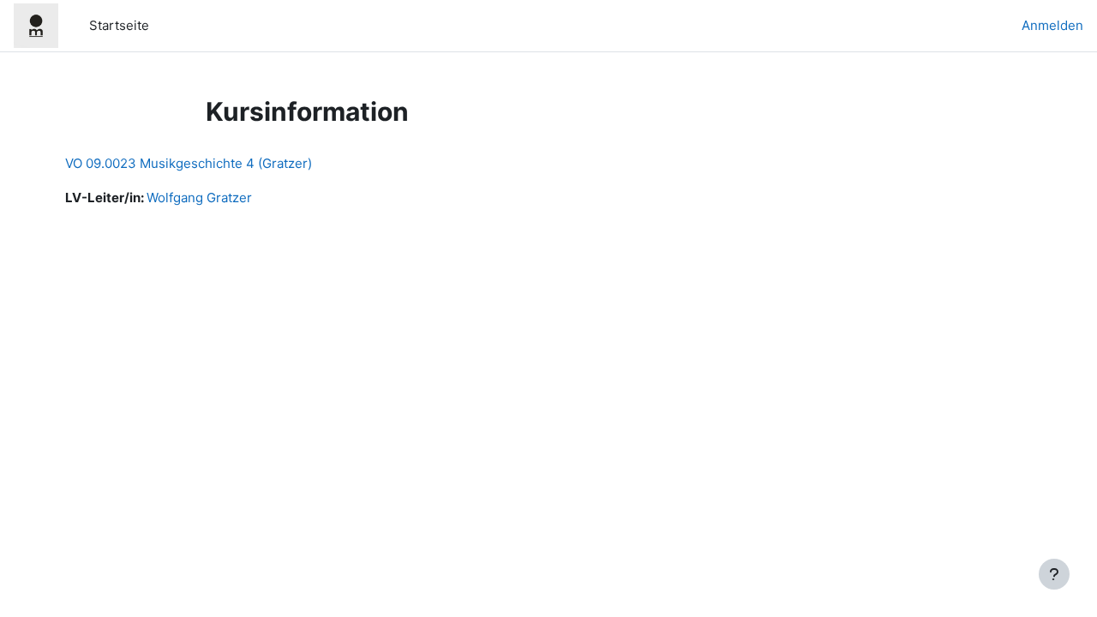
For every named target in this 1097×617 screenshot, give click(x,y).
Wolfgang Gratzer (199, 197)
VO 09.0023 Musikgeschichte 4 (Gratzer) (188, 163)
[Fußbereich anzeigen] (1054, 574)
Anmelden (1052, 25)
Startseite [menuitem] (119, 25)
